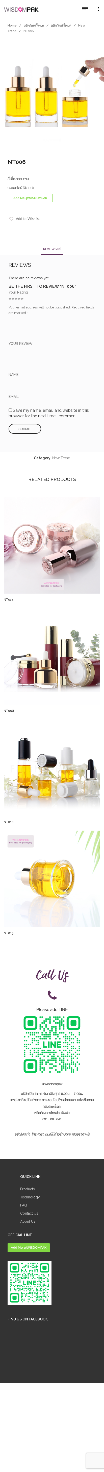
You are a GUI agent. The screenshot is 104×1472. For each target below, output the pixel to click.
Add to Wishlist (28, 219)
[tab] (52, 249)
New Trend (61, 458)
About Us (27, 1221)
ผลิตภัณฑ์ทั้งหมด (34, 25)
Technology (30, 1197)
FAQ (23, 1205)
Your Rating (18, 292)
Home (12, 25)
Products (27, 1189)
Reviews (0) (52, 249)
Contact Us (29, 1213)
